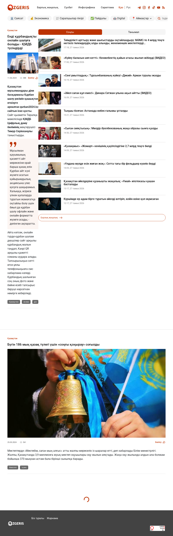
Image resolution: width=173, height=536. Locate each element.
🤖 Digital (119, 18)
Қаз (121, 7)
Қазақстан (13, 302)
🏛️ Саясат (16, 18)
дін (35, 302)
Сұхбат (68, 7)
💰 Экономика (39, 18)
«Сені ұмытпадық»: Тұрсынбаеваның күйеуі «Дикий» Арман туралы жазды (112, 75)
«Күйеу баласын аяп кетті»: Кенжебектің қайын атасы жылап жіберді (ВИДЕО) (115, 57)
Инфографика (86, 7)
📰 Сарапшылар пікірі (70, 18)
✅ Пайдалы (98, 18)
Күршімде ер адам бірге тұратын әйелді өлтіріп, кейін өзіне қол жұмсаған (111, 199)
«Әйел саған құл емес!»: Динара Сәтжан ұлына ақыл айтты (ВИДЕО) (108, 93)
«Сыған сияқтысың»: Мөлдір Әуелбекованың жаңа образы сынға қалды (111, 128)
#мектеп (13, 467)
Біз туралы (37, 518)
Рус (128, 7)
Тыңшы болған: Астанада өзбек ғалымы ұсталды (96, 110)
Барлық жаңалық (47, 7)
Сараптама (107, 7)
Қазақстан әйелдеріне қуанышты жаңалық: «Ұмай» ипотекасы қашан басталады (109, 183)
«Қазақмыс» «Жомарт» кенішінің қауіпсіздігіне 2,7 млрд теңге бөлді (108, 146)
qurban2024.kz (29, 106)
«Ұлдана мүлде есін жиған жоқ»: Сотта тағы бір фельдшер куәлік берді (110, 163)
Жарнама (52, 518)
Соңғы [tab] (70, 32)
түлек (24, 467)
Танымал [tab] (133, 32)
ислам (26, 302)
